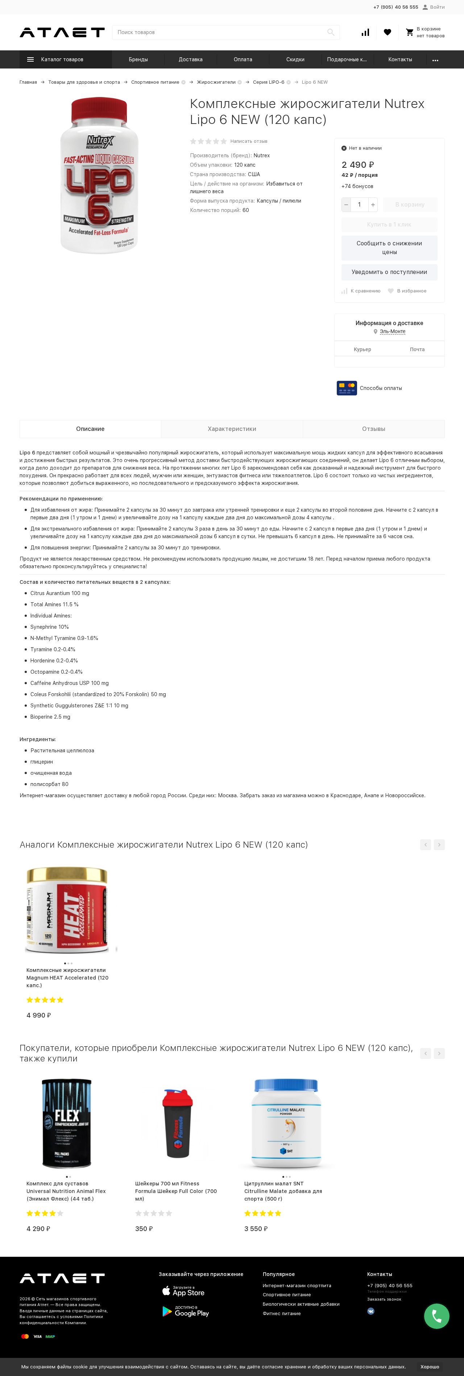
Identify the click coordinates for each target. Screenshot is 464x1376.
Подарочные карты (350, 59)
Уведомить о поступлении (389, 272)
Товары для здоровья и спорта (84, 82)
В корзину (410, 204)
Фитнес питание (282, 1313)
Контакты (400, 59)
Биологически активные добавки (301, 1304)
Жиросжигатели (216, 82)
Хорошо (429, 1366)
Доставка (191, 59)
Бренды (138, 59)
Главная (28, 82)
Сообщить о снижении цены (389, 247)
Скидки (295, 59)
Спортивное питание (155, 82)
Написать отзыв (249, 141)
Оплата (243, 59)
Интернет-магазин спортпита (297, 1285)
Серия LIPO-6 (269, 82)
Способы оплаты (381, 388)
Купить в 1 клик (389, 224)
